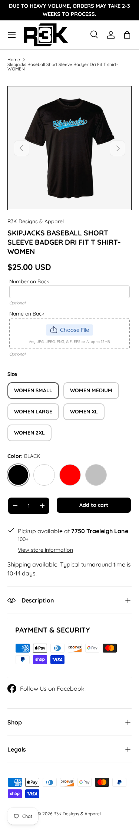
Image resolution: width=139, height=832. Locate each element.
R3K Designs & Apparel (35, 221)
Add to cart (93, 505)
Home (13, 59)
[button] (127, 35)
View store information (45, 550)
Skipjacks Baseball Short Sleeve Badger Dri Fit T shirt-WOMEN (62, 66)
